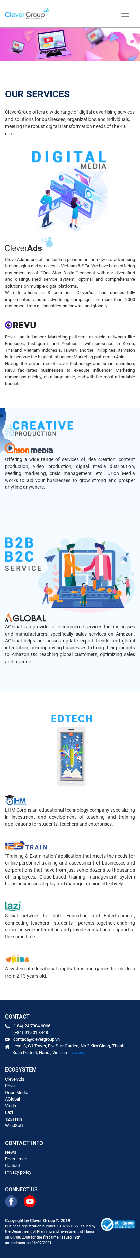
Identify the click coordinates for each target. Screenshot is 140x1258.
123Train (13, 1119)
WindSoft (14, 1125)
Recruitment (17, 1158)
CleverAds (14, 1079)
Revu (10, 1085)
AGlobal (12, 1099)
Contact (12, 1165)
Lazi (9, 1112)
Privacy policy (18, 1172)
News (10, 1152)
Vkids (10, 1105)
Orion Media (16, 1092)
